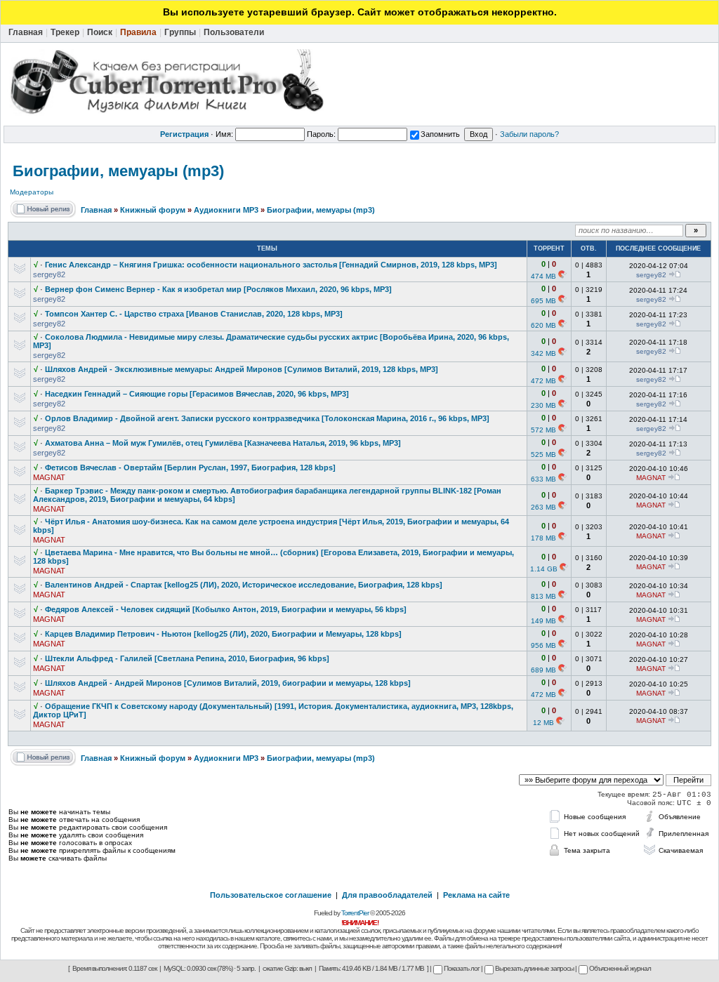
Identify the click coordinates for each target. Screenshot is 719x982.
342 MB (543, 353)
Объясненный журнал (620, 968)
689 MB (543, 670)
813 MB (543, 596)
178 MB (543, 538)
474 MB (543, 276)
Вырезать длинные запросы (534, 968)
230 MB (543, 405)
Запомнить (440, 134)
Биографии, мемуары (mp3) (118, 171)
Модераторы (31, 192)
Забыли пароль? (529, 134)
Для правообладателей (387, 895)
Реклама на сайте (476, 895)
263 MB (543, 507)
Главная (96, 210)
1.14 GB (544, 569)
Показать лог (462, 968)
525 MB (543, 454)
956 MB (543, 645)
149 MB (543, 621)
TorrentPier (355, 913)
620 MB (543, 325)
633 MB (543, 479)
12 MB (543, 722)
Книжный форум (152, 210)
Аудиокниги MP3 (226, 210)
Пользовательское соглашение (270, 895)
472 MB (543, 381)
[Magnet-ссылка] (562, 276)
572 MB (543, 430)
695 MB (543, 301)
